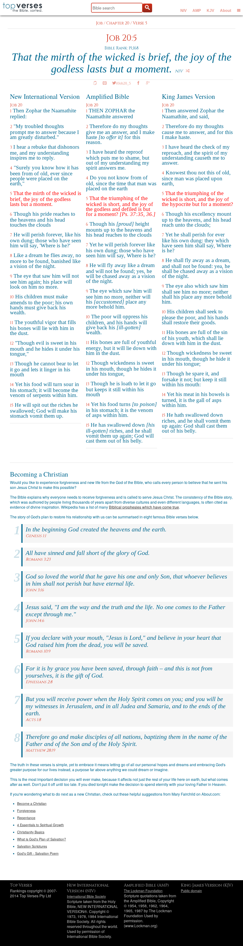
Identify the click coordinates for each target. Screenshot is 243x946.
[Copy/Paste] (95, 83)
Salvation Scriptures (32, 846)
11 (11, 322)
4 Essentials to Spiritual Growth (40, 824)
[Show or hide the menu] (238, 10)
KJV (210, 11)
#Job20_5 (123, 83)
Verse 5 (140, 23)
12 (12, 343)
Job (99, 23)
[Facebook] (138, 83)
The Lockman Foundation (143, 890)
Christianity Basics (30, 832)
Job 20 (16, 105)
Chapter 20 (117, 23)
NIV (183, 11)
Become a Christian (32, 803)
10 (12, 297)
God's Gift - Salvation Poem (38, 853)
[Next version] (187, 71)
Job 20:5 (121, 38)
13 (11, 364)
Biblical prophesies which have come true (144, 507)
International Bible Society (86, 896)
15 (11, 405)
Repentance (26, 817)
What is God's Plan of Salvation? (41, 839)
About (225, 11)
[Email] (104, 83)
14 (12, 384)
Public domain (191, 890)
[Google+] (148, 83)
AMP (196, 11)
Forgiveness (26, 810)
